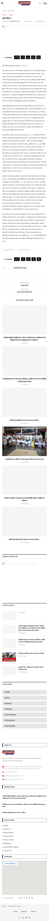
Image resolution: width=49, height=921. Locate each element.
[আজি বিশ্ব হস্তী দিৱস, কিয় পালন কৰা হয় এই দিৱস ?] (24, 402)
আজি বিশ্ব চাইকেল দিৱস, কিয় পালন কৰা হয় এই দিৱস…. (24, 539)
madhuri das (15, 21)
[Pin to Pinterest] (33, 57)
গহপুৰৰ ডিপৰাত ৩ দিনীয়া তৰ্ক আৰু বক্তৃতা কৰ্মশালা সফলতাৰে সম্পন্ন (24, 459)
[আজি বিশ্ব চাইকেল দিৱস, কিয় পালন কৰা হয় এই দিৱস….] (24, 521)
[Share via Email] (38, 57)
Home (4, 11)
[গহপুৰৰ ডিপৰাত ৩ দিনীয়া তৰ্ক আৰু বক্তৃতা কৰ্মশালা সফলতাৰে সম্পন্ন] (24, 441)
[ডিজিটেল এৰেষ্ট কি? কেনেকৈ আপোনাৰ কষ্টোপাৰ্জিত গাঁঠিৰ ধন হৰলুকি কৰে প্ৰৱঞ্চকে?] (24, 480)
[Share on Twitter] (28, 57)
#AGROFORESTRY (9, 250)
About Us (24, 911)
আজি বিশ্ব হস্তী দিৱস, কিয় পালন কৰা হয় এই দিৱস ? (24, 420)
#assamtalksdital (24, 250)
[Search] (40, 3)
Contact (33, 911)
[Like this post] (17, 57)
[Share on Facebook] (23, 57)
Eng (45, 3)
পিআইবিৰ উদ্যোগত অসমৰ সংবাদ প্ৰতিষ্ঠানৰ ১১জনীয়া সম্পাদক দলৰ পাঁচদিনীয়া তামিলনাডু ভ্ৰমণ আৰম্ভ (31, 641)
